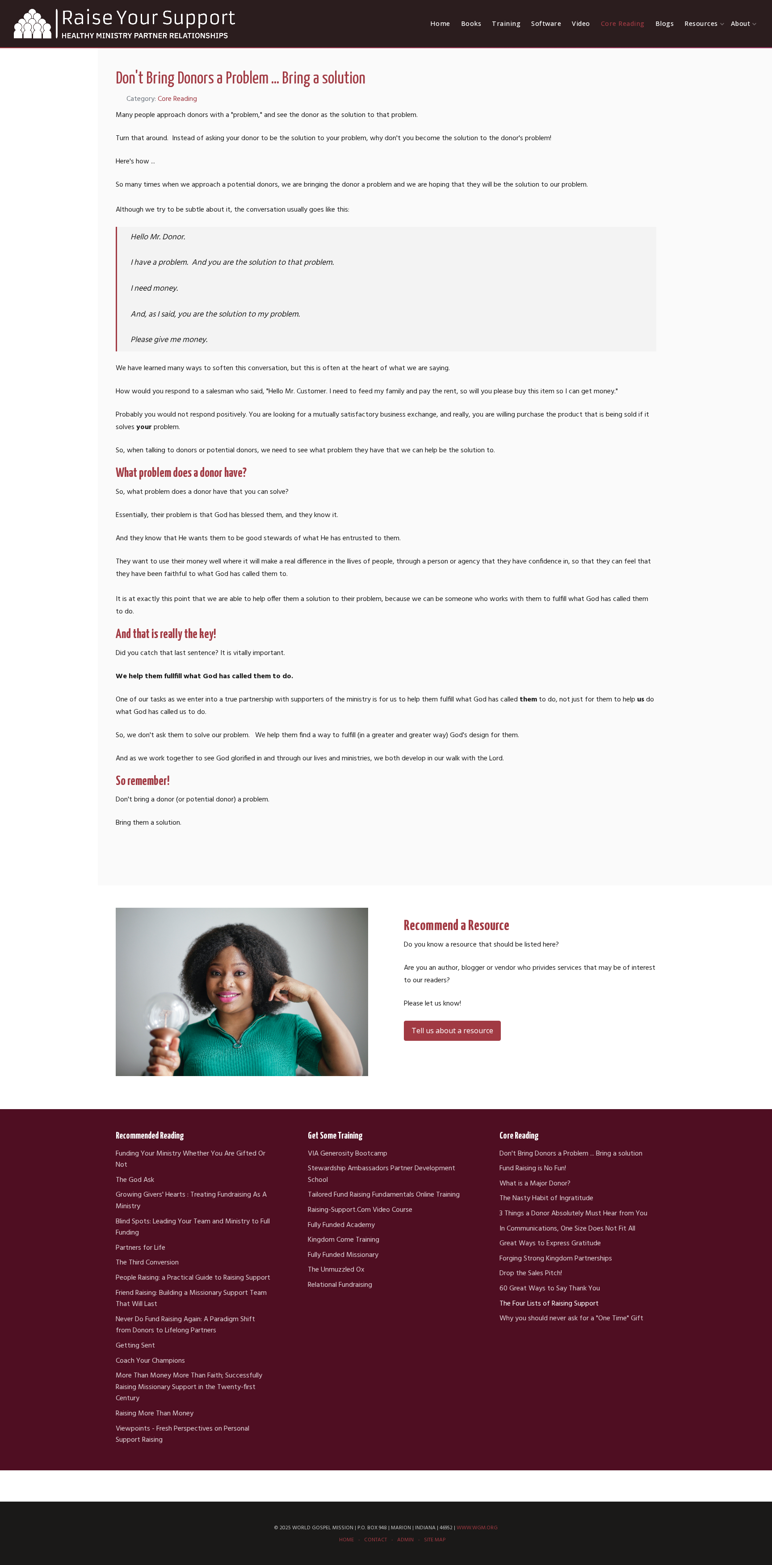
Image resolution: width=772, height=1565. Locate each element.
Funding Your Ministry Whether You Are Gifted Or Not (190, 1159)
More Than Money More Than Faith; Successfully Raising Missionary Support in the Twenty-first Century (189, 1387)
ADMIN (405, 1540)
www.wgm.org (477, 1527)
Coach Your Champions (150, 1361)
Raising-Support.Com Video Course (360, 1210)
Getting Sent (135, 1346)
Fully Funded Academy (341, 1225)
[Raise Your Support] (125, 23)
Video (581, 23)
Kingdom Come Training (343, 1240)
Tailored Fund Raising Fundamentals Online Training (384, 1195)
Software (546, 23)
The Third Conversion (147, 1263)
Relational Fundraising (340, 1285)
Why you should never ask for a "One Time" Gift (571, 1318)
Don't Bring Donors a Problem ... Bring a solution (570, 1154)
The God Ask (135, 1180)
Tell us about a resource (452, 1030)
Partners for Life (140, 1248)
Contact (375, 1540)
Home (440, 23)
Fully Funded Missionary (343, 1255)
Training (506, 23)
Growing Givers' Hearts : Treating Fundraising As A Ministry (191, 1200)
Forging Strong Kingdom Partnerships (555, 1259)
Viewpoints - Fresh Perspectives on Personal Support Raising (182, 1434)
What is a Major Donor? (535, 1183)
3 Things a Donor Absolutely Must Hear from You (573, 1213)
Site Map (434, 1540)
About (741, 23)
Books (471, 23)
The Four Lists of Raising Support (549, 1304)
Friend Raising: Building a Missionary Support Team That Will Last (191, 1299)
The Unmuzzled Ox (336, 1270)
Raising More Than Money (154, 1413)
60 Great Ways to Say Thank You (549, 1288)
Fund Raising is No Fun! (532, 1168)
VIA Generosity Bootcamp (347, 1154)
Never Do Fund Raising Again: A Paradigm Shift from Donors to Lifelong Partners (185, 1325)
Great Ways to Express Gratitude (550, 1243)
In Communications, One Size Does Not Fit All (567, 1229)
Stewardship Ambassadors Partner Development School (381, 1174)
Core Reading (623, 23)
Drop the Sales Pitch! (530, 1273)
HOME (346, 1540)
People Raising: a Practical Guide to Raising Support (193, 1278)
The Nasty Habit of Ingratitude (546, 1198)
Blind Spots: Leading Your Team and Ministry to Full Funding (193, 1227)
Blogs (664, 23)
